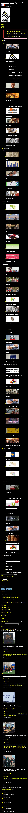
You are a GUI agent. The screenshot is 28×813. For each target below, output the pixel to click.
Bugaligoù (8, 274)
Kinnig (8, 459)
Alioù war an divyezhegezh (12, 435)
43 (5, 630)
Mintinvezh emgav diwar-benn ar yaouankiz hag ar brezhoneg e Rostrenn (15, 736)
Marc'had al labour (11, 304)
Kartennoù (9, 469)
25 (7, 614)
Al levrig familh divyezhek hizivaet (11, 705)
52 (16, 630)
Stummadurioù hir (10, 251)
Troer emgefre (9, 533)
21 (1, 614)
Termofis (8, 492)
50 (13, 630)
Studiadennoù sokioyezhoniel (13, 561)
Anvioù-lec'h (9, 188)
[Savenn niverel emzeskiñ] (12, 219)
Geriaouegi (9, 569)
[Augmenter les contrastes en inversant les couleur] (5, 589)
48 (11, 630)
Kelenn (8, 284)
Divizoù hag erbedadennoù (15, 106)
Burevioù (8, 125)
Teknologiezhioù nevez (11, 406)
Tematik (2, 624)
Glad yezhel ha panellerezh (15, 72)
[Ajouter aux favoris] (11, 589)
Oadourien (9, 231)
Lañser (2, 3)
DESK (10, 329)
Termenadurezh (10, 361)
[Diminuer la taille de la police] (1, 589)
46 (9, 630)
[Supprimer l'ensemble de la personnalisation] (6, 589)
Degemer (5, 792)
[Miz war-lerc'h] (6, 605)
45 (7, 630)
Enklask (12, 3)
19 (8, 612)
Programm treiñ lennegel (12, 314)
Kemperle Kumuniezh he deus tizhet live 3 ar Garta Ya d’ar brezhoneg (14, 770)
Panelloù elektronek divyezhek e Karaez (13, 646)
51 (14, 630)
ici (20, 36)
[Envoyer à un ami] (10, 589)
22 (2, 614)
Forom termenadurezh (11, 508)
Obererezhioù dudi (11, 294)
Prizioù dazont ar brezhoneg (13, 445)
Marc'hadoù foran (10, 145)
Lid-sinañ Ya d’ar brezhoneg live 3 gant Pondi (14, 676)
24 (5, 614)
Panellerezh (9, 342)
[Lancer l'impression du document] (8, 589)
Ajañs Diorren (12, 81)
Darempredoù (9, 6)
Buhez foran (9, 566)
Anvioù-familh (9, 198)
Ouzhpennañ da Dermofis (15, 498)
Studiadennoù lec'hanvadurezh (13, 572)
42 (4, 630)
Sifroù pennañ (9, 169)
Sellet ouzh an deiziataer (6, 594)
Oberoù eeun (9, 426)
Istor (7, 159)
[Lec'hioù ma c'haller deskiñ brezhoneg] (12, 209)
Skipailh (8, 51)
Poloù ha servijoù (10, 61)
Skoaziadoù (9, 324)
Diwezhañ (19, 630)
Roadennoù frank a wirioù (12, 552)
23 (4, 614)
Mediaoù (8, 386)
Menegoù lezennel (7, 802)
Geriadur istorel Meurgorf (12, 543)
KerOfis (8, 523)
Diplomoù (8, 241)
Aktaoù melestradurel (11, 135)
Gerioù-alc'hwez (4, 621)
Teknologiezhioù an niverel (15, 75)
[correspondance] (18, 3)
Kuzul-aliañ (9, 116)
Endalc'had (6, 3)
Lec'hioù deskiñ (10, 212)
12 (8, 611)
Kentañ (2, 630)
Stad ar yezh (9, 178)
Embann (8, 396)
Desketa (8, 222)
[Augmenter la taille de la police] (3, 589)
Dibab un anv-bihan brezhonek (14, 416)
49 (12, 630)
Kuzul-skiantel (9, 100)
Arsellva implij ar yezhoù (15, 78)
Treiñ (7, 352)
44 (6, 630)
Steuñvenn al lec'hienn (8, 794)
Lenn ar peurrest (7, 657)
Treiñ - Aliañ (12, 66)
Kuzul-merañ (9, 90)
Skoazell (11, 332)
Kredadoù (5, 799)
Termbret (11, 69)
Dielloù (11, 513)
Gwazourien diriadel (11, 261)
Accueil (5, 579)
